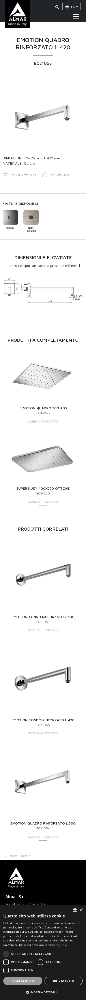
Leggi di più (61, 945)
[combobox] (75, 910)
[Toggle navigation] (76, 16)
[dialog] (43, 952)
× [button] (81, 910)
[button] (20, 174)
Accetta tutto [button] (23, 981)
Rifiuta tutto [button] (63, 981)
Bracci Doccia (19, 856)
